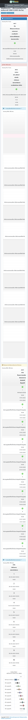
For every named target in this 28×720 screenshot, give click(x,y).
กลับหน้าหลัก (4, 12)
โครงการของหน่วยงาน (10, 12)
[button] (6, 5)
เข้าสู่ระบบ (26, 5)
